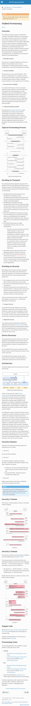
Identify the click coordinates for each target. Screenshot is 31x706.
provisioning (13, 638)
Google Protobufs (15, 110)
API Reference (8, 7)
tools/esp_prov (20, 674)
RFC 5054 (20, 556)
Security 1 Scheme (20, 324)
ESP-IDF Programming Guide (16, 2)
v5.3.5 (15, 18)
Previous (6, 692)
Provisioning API (17, 7)
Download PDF (25, 704)
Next (25, 692)
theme (16, 702)
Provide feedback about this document (15, 688)
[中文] (3, 27)
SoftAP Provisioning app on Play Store (16, 657)
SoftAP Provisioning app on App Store (16, 668)
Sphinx (9, 702)
